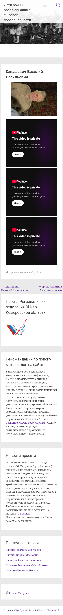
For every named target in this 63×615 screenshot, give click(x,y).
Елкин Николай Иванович (22, 554)
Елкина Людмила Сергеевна (23, 549)
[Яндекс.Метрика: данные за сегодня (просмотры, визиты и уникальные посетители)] (17, 593)
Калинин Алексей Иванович (23, 560)
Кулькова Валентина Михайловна (27, 565)
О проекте (24, 513)
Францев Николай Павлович (23, 570)
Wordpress (21, 610)
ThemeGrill (53, 610)
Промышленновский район (25, 272)
